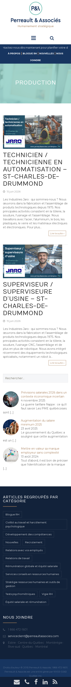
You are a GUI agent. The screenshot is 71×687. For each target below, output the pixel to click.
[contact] (17, 683)
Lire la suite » (57, 233)
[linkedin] (45, 683)
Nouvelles (46, 53)
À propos (14, 53)
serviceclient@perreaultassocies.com (33, 636)
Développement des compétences (28, 534)
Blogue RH (30, 53)
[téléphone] (27, 683)
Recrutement (33, 542)
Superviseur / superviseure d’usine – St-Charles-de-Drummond (28, 299)
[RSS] (55, 683)
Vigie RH (47, 594)
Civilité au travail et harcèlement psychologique (26, 524)
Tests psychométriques (20, 594)
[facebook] (36, 683)
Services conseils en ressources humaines (32, 574)
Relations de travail (18, 558)
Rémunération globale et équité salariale (32, 566)
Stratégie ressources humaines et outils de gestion (33, 584)
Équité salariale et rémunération (26, 601)
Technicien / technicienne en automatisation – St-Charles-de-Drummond (35, 169)
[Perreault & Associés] (35, 14)
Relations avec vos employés (24, 550)
